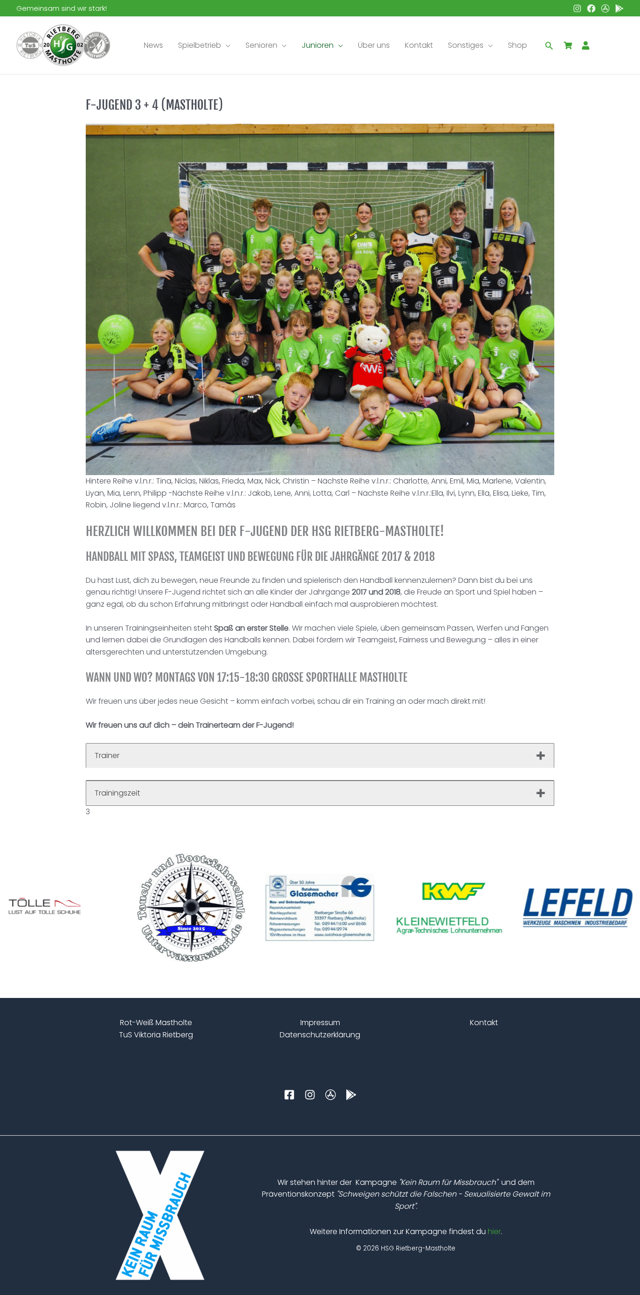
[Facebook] (591, 8)
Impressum (320, 1022)
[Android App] (619, 8)
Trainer (107, 755)
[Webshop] (568, 45)
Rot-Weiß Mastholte (156, 1022)
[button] (226, 45)
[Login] (585, 45)
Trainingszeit (117, 793)
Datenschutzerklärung (320, 1034)
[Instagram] (577, 8)
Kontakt (484, 1022)
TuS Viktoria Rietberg (156, 1034)
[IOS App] (605, 8)
